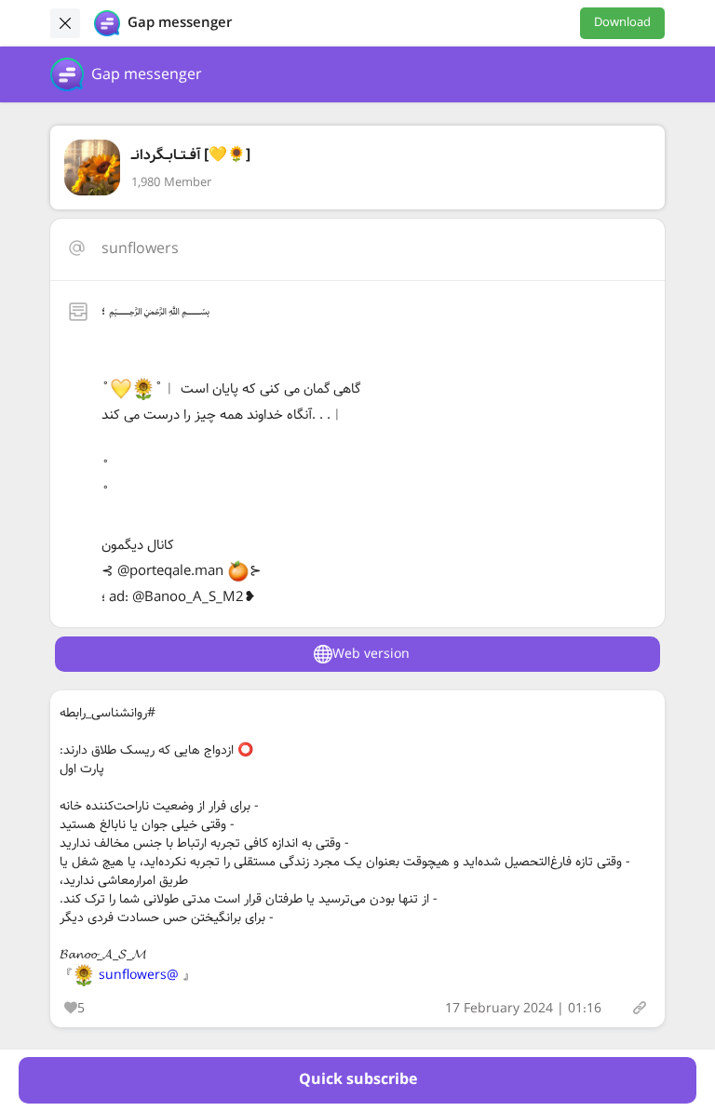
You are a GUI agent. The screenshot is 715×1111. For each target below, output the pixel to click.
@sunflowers (139, 975)
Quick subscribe (358, 1079)
